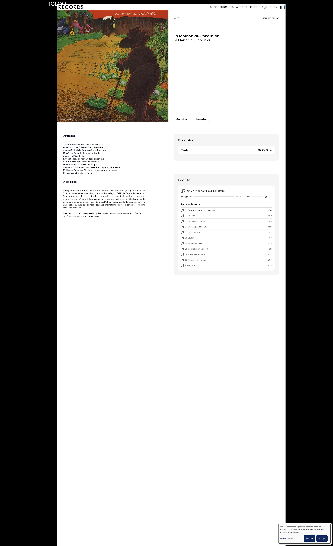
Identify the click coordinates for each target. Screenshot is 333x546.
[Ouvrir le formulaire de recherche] (261, 7)
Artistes (242, 7)
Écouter (201, 119)
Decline (309, 538)
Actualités (226, 7)
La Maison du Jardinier (192, 40)
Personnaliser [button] (286, 538)
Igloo (57, 4)
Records (71, 7)
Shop (213, 7)
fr (270, 7)
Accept (322, 538)
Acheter (182, 119)
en (275, 7)
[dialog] (304, 533)
